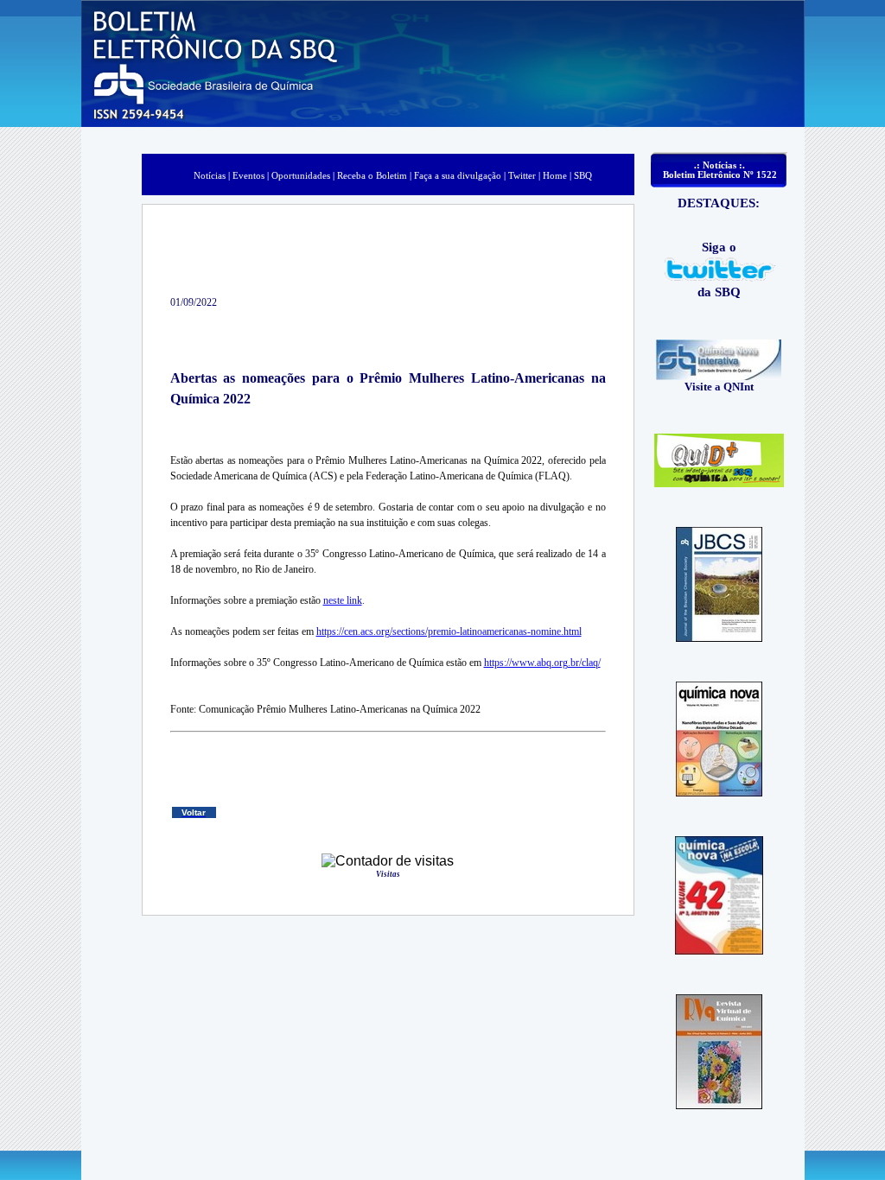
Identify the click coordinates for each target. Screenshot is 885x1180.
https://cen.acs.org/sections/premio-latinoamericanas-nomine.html (449, 631)
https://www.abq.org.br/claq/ (542, 663)
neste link (342, 600)
